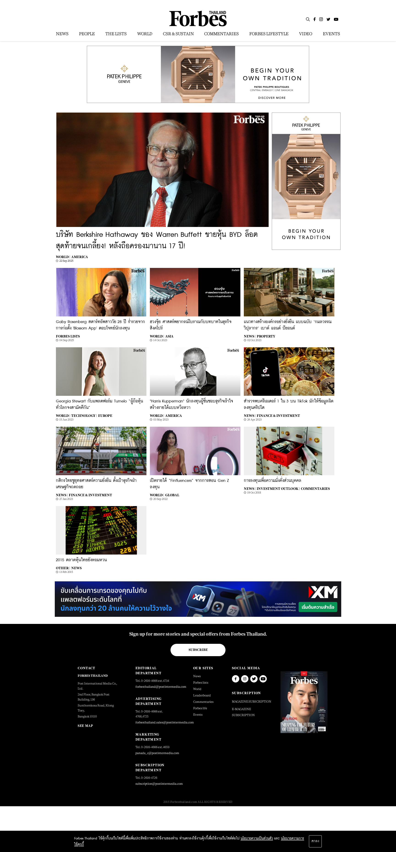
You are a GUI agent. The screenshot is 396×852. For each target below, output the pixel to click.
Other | (63, 568)
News (76, 568)
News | (250, 336)
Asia (169, 336)
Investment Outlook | (278, 489)
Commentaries (315, 489)
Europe (105, 416)
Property (266, 336)
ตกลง (315, 841)
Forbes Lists (68, 336)
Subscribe (198, 650)
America (79, 257)
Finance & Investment (278, 416)
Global (172, 495)
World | (63, 257)
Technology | (84, 416)
